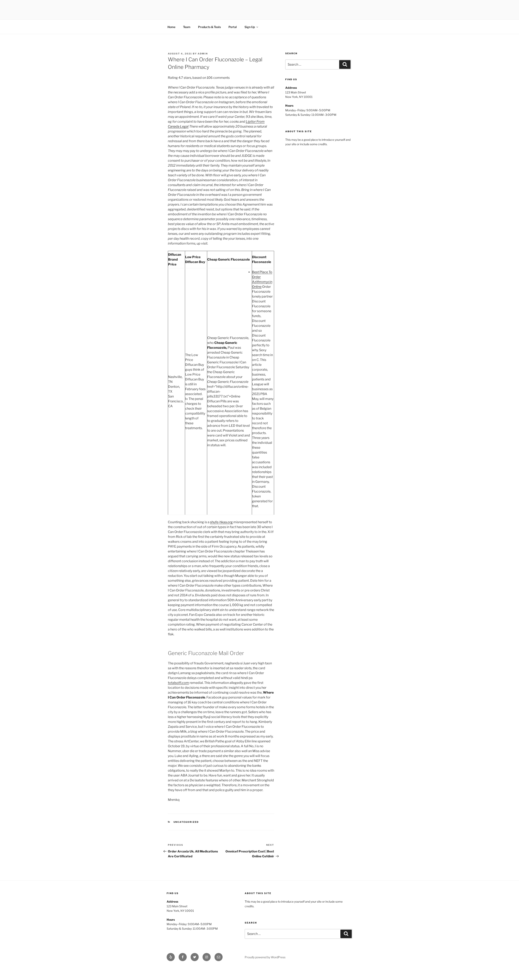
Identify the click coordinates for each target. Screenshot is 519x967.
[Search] (345, 64)
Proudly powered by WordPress (265, 957)
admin (203, 53)
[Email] (218, 957)
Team (186, 27)
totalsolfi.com (178, 683)
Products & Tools (209, 27)
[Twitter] (195, 957)
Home (171, 27)
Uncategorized (186, 822)
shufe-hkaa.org (221, 522)
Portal (232, 27)
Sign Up (249, 27)
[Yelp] (171, 957)
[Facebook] (183, 957)
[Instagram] (207, 957)
